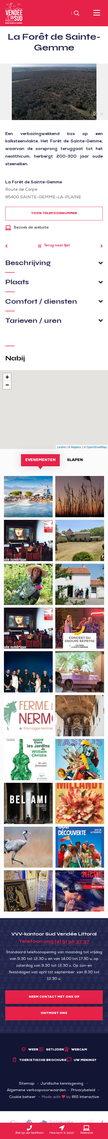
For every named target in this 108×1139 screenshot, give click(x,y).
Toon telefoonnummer (54, 213)
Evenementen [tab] (40, 460)
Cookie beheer (22, 1097)
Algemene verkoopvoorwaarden (36, 1090)
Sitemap (26, 1084)
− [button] (7, 385)
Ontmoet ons (54, 1013)
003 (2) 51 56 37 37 (66, 941)
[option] (54, 92)
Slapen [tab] (75, 460)
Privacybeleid (83, 1090)
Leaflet (61, 447)
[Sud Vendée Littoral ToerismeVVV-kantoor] (14, 13)
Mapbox (76, 447)
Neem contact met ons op (54, 997)
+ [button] (7, 377)
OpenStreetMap (97, 447)
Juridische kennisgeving (61, 1084)
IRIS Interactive (85, 1097)
